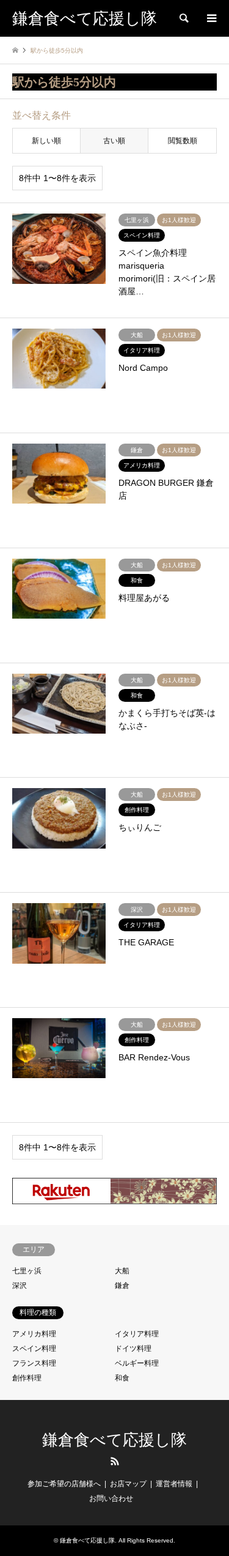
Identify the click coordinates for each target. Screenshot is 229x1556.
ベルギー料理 (137, 1363)
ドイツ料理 (133, 1348)
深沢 (19, 1285)
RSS (115, 1461)
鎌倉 (122, 1285)
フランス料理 (34, 1363)
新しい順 (46, 140)
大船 (122, 1271)
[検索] (183, 18)
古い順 (114, 140)
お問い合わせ (111, 1498)
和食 (122, 1378)
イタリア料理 (137, 1334)
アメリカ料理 (34, 1334)
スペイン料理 (34, 1348)
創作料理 (27, 1378)
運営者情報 (174, 1484)
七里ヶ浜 (27, 1271)
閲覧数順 (182, 140)
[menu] (210, 18)
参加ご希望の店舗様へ (64, 1484)
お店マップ (128, 1484)
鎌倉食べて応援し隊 (114, 1440)
